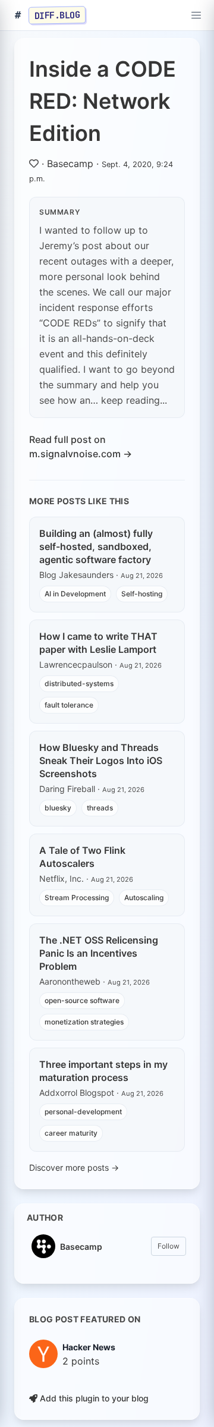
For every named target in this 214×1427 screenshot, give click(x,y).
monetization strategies (84, 1021)
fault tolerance (69, 704)
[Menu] (196, 15)
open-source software (82, 1000)
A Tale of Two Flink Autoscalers (82, 856)
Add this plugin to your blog (93, 1398)
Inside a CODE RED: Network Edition (102, 101)
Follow (169, 1245)
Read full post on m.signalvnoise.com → (80, 446)
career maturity (71, 1133)
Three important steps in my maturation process (103, 1070)
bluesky (58, 807)
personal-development (83, 1111)
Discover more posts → (74, 1167)
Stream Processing (77, 897)
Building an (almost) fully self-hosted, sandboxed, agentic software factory (96, 546)
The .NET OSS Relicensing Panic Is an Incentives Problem (98, 953)
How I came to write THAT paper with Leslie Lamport (98, 642)
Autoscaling (143, 897)
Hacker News (88, 1347)
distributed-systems (79, 683)
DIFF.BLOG (57, 14)
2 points (80, 1361)
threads (100, 807)
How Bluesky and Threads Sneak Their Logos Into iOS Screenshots (100, 760)
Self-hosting (141, 593)
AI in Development (75, 593)
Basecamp (70, 163)
